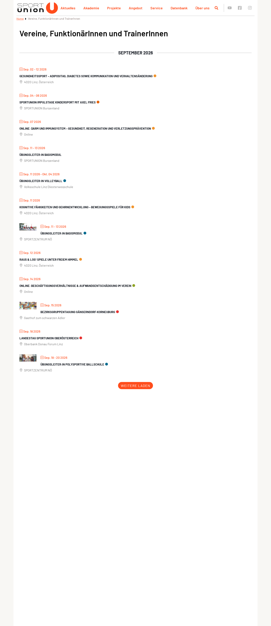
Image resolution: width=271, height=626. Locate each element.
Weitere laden (135, 385)
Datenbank (179, 8)
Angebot (135, 8)
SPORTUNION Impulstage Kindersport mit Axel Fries (57, 102)
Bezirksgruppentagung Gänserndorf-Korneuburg (77, 312)
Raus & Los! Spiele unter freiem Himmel (48, 259)
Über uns (202, 8)
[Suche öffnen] (216, 8)
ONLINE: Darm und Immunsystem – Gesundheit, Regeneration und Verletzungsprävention (85, 128)
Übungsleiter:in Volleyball (40, 181)
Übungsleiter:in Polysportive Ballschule (72, 364)
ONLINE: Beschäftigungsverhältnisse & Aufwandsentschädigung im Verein (75, 285)
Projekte (114, 8)
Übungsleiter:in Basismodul (40, 154)
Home (20, 18)
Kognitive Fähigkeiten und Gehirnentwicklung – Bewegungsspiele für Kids (74, 207)
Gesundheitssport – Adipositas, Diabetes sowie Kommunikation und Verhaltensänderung (86, 76)
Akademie (91, 8)
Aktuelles (68, 8)
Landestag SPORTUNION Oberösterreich (48, 338)
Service (156, 8)
